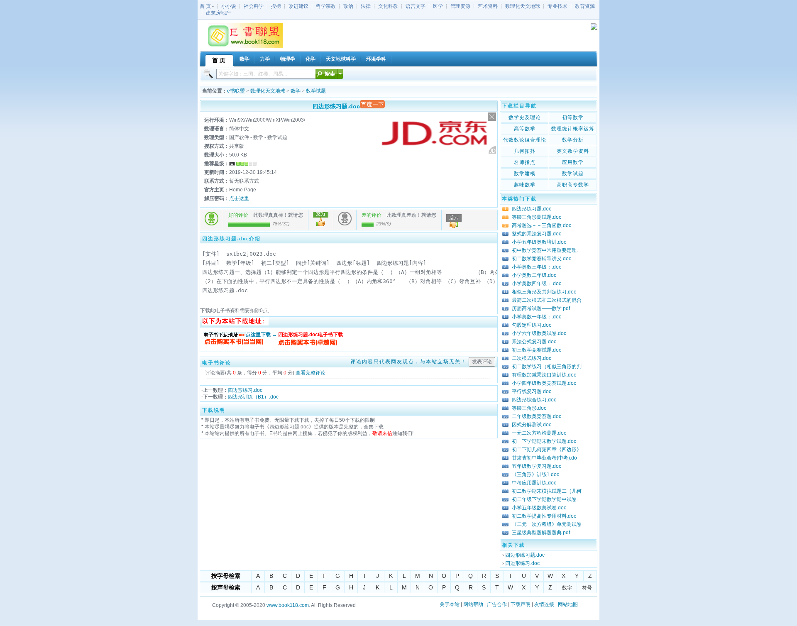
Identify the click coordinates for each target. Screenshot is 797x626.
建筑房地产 (218, 13)
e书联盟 (236, 91)
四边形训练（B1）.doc (253, 397)
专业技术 (557, 6)
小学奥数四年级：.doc (536, 283)
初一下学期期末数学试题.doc (544, 441)
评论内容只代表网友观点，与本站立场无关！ (408, 361)
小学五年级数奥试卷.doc (539, 508)
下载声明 (521, 604)
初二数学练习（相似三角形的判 (547, 366)
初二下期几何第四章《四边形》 (547, 449)
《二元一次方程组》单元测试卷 (547, 524)
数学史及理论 (525, 117)
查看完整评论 (310, 373)
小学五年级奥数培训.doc (539, 242)
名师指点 (524, 162)
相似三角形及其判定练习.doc (544, 292)
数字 (567, 588)
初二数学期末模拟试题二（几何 (547, 491)
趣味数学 (524, 185)
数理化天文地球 (522, 6)
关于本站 (450, 604)
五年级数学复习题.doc (536, 466)
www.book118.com (287, 605)
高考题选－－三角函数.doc (541, 225)
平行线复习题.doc (531, 391)
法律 (366, 6)
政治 (348, 6)
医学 (438, 6)
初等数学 (573, 117)
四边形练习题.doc (531, 209)
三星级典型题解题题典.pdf (541, 533)
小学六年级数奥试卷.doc (539, 333)
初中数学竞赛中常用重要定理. (545, 250)
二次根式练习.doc (531, 358)
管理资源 (460, 6)
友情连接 (544, 604)
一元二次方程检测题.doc (539, 433)
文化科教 (388, 6)
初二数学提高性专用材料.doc (544, 516)
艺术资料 (488, 6)
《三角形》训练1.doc (535, 474)
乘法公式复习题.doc (534, 342)
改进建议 (298, 6)
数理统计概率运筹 (572, 129)
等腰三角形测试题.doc (536, 217)
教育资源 (585, 6)
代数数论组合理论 (524, 140)
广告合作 (497, 604)
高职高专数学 (573, 185)
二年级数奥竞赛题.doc (536, 416)
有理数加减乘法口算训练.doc (544, 375)
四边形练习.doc (245, 390)
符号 (587, 588)
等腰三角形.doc (529, 408)
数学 (296, 91)
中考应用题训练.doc (534, 483)
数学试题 (316, 91)
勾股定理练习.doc (531, 325)
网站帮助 (473, 604)
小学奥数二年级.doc (534, 275)
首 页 (205, 6)
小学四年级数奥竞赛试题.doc (544, 383)
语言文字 (415, 6)
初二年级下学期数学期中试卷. (545, 499)
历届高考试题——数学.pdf (541, 308)
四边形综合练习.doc (534, 400)
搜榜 (276, 6)
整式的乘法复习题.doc (536, 234)
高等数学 (524, 129)
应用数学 (573, 162)
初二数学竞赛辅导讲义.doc (541, 259)
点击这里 (239, 198)
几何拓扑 (524, 151)
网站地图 (568, 604)
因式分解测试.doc (531, 425)
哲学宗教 (326, 6)
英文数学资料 (573, 151)
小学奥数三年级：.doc (536, 267)
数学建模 (524, 173)
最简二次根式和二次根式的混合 (547, 300)
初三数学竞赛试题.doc (536, 350)
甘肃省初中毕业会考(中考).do (544, 458)
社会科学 (254, 6)
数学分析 (573, 140)
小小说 (228, 6)
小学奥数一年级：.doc (536, 317)
